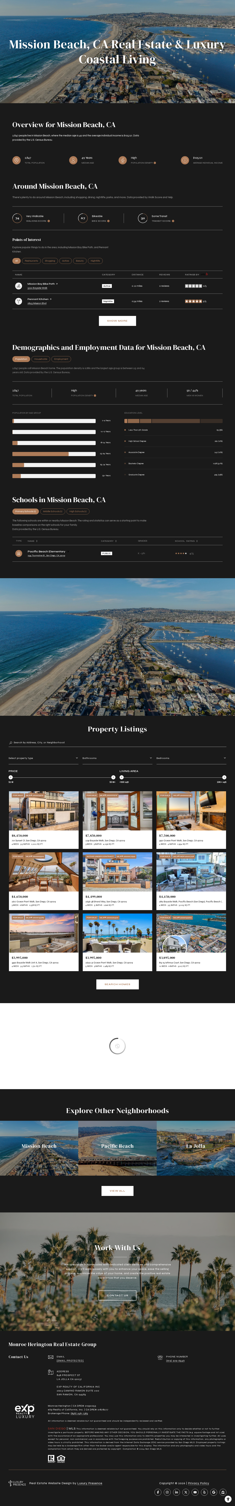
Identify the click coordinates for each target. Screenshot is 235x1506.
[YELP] (204, 1492)
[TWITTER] (185, 1492)
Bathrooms (90, 758)
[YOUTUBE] (195, 1492)
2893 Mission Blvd (37, 303)
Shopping (51, 260)
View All (117, 1190)
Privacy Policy (198, 1483)
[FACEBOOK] (157, 1492)
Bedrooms (163, 758)
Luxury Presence (89, 1483)
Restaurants (33, 260)
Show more (117, 320)
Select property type (21, 758)
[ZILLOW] (223, 1492)
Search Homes (118, 984)
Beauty (81, 260)
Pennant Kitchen (38, 299)
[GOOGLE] (213, 1492)
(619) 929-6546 (175, 1360)
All (18, 260)
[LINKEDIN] (176, 1492)
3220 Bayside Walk (37, 288)
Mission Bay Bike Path (41, 283)
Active (67, 260)
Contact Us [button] (117, 1295)
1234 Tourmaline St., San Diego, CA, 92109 (46, 555)
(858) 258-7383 (79, 1413)
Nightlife (97, 260)
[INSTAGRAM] (167, 1492)
